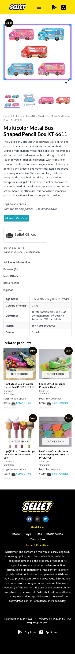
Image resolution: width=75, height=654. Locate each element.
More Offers (10, 276)
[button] (39, 7)
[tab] (37, 262)
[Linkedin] (46, 519)
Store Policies (11, 283)
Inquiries (8, 290)
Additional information (16, 262)
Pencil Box (31, 116)
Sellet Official (26, 234)
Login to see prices (14, 204)
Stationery (18, 116)
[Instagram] (37, 519)
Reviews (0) (10, 269)
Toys (27, 534)
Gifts (38, 534)
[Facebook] (29, 519)
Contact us (37, 539)
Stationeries (54, 534)
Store (16, 534)
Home (6, 116)
